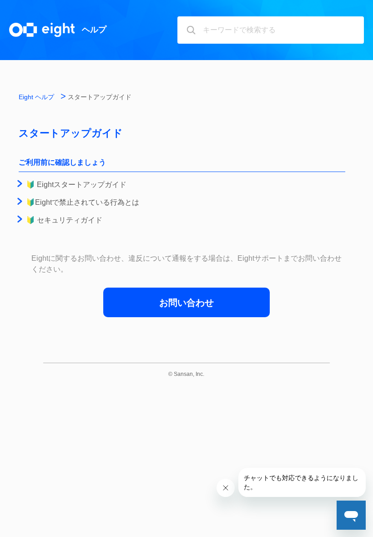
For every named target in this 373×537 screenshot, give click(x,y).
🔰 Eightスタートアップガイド (76, 184)
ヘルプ (94, 29)
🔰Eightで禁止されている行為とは (82, 202)
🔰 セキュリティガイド (64, 220)
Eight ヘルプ (36, 97)
